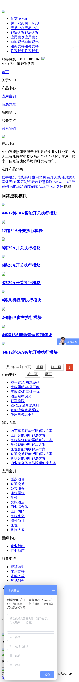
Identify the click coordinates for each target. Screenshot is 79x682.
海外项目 (18, 520)
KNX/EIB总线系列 (25, 405)
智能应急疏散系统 (25, 410)
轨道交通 (18, 484)
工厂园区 (18, 511)
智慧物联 (18, 401)
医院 (14, 525)
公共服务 (18, 488)
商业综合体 (19, 507)
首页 (39, 367)
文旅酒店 (18, 502)
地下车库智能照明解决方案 (32, 431)
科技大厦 (18, 530)
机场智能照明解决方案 (28, 458)
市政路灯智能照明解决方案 (32, 440)
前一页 (56, 367)
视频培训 (18, 567)
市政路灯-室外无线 (25, 392)
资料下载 (18, 576)
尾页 (48, 374)
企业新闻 (18, 546)
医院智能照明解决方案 (28, 449)
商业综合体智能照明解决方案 (33, 463)
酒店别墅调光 (21, 396)
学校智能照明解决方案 (28, 444)
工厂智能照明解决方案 (28, 435)
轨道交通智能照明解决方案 (32, 454)
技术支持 (18, 571)
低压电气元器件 (23, 415)
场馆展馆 (18, 493)
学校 (14, 497)
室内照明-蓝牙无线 (25, 387)
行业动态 (18, 550)
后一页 (32, 374)
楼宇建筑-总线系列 (25, 382)
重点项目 (18, 479)
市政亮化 (18, 516)
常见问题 (18, 580)
